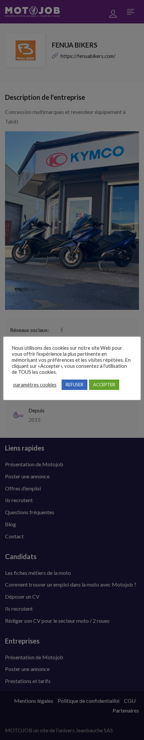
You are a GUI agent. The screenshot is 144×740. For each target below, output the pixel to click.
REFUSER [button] (74, 384)
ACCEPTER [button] (104, 384)
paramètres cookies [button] (35, 385)
